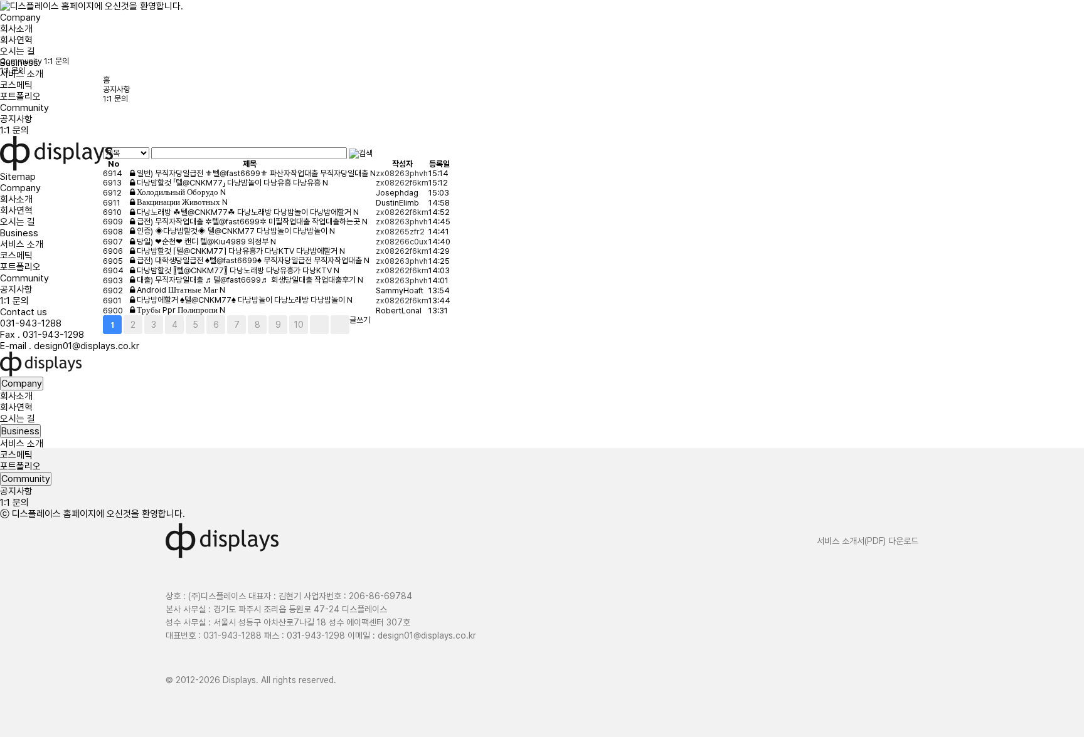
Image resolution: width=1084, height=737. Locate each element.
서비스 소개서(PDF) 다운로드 (867, 541)
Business (19, 62)
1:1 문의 (14, 130)
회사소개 (16, 28)
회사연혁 (16, 40)
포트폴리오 (20, 96)
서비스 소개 (21, 74)
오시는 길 (17, 51)
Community (24, 107)
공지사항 (16, 119)
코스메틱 (16, 85)
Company (20, 17)
